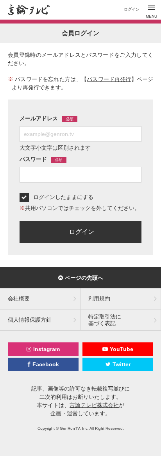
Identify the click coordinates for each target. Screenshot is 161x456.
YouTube (121, 349)
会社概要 (19, 298)
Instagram (46, 349)
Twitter (122, 364)
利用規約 (99, 298)
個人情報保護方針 (30, 320)
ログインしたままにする (63, 197)
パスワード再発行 (109, 79)
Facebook (45, 364)
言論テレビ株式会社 (94, 405)
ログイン (132, 9)
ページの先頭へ (84, 278)
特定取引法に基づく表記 (104, 319)
